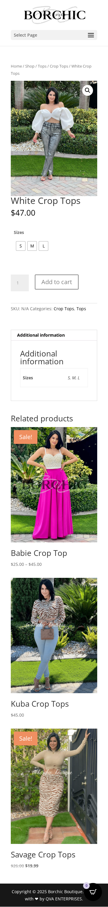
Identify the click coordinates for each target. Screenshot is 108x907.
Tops (42, 66)
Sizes (19, 232)
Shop (29, 66)
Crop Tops (59, 66)
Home (16, 66)
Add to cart (56, 282)
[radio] (20, 245)
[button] (87, 90)
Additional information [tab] (41, 335)
